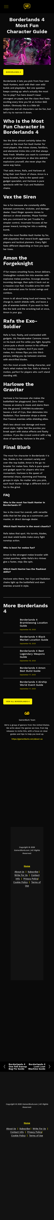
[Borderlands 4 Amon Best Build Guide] (11, 669)
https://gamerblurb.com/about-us (27, 739)
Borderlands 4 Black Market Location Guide (34, 638)
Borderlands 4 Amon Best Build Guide (32, 669)
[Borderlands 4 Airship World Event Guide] (11, 683)
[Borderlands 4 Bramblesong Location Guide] (11, 621)
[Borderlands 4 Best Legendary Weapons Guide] (11, 653)
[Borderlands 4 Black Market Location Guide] (11, 638)
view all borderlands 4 (18, 701)
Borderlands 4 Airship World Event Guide (33, 683)
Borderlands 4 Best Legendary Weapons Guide (32, 653)
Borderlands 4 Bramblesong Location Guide (34, 622)
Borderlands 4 (13, 72)
